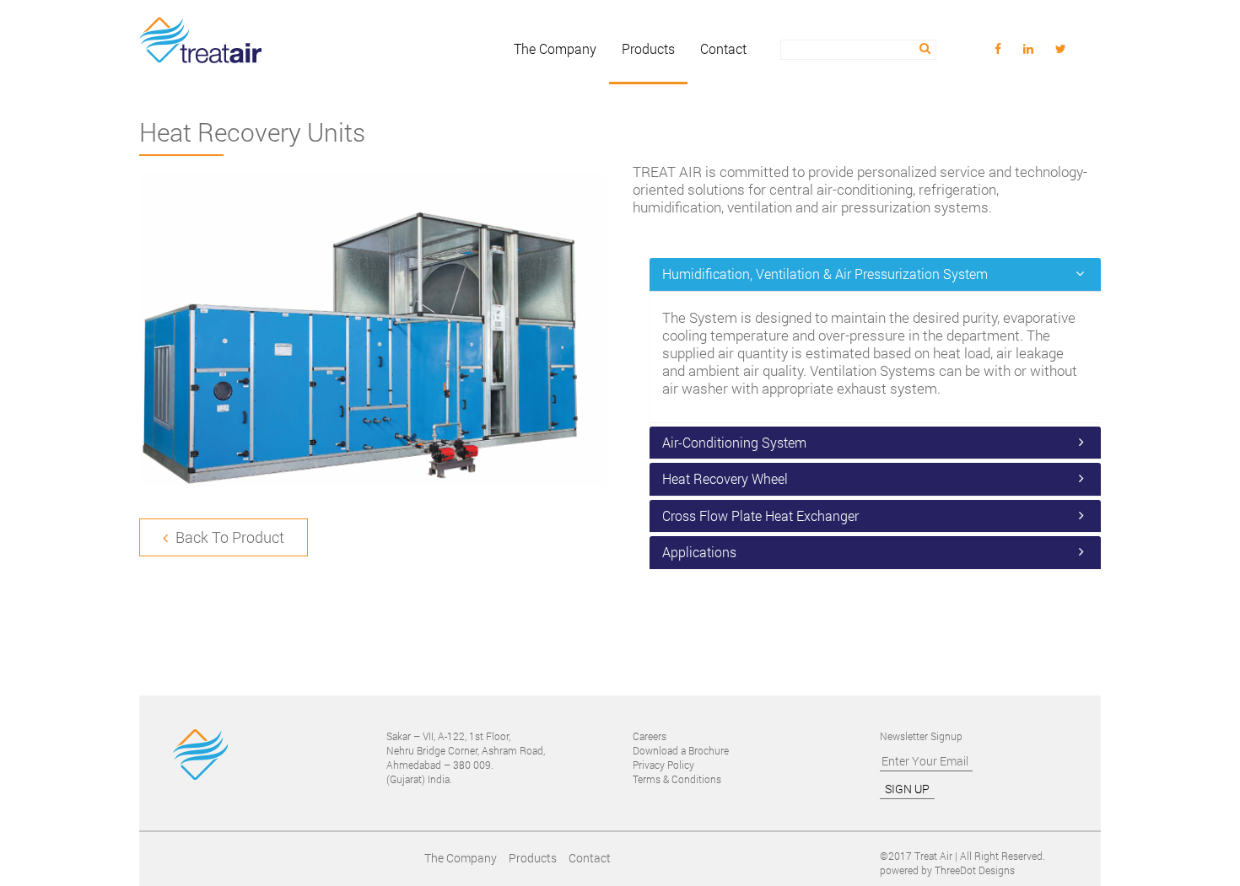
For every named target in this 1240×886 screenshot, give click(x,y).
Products (648, 48)
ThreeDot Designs (975, 870)
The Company (555, 48)
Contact (723, 48)
